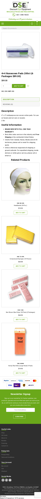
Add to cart (19, 86)
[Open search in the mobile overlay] (20, 28)
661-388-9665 (22, 15)
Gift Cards (4, 435)
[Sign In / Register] (31, 23)
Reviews (3, 440)
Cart (2, 468)
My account (4, 466)
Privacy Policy (5, 454)
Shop (3, 432)
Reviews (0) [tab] (8, 104)
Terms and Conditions (7, 457)
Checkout (4, 471)
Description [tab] (8, 99)
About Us (4, 438)
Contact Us (4, 446)
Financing (4, 443)
